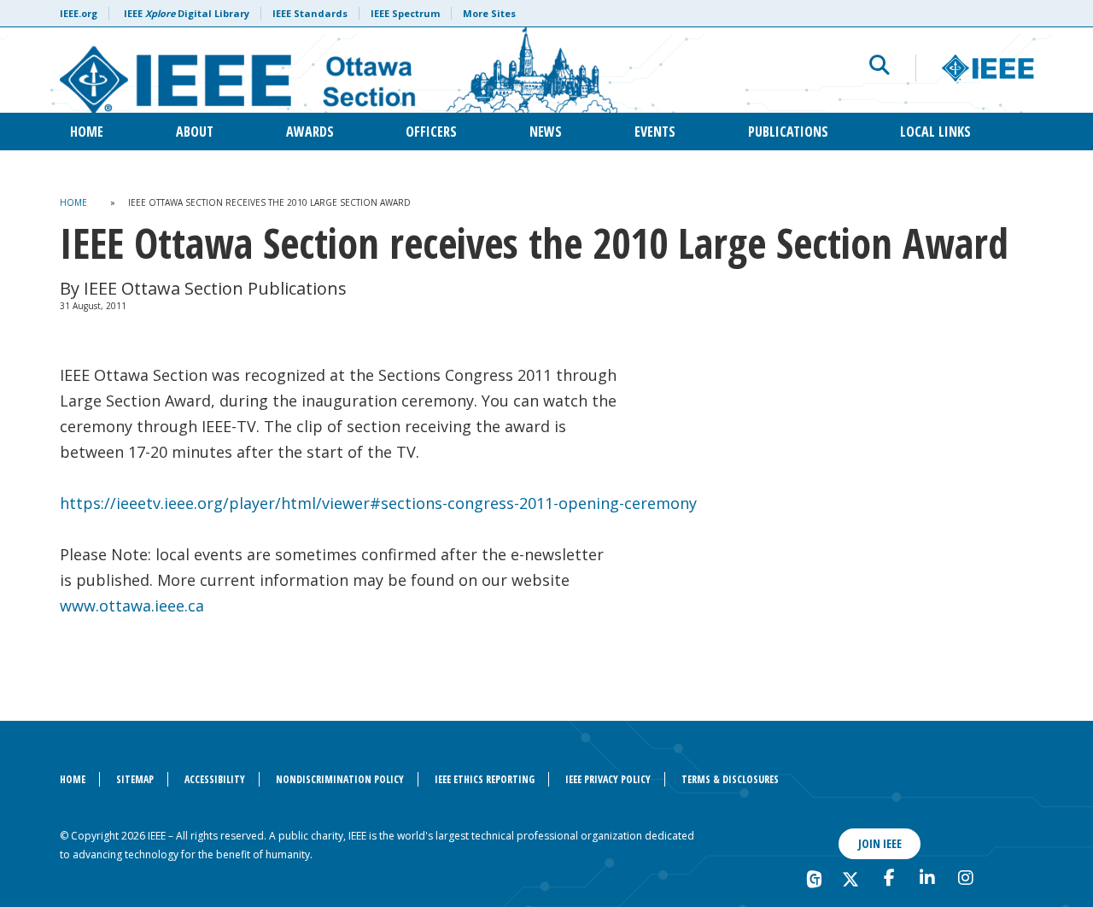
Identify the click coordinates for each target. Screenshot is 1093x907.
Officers (431, 131)
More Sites (489, 13)
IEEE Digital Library (186, 13)
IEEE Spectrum (405, 13)
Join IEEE (880, 843)
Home (86, 131)
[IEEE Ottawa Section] (338, 70)
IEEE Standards (310, 13)
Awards (310, 131)
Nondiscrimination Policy (340, 779)
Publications (788, 131)
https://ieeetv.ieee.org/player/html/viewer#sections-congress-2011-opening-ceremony (378, 503)
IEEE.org (78, 13)
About (194, 131)
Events (654, 131)
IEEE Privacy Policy (608, 779)
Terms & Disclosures (730, 779)
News (545, 131)
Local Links (935, 131)
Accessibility (214, 779)
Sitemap (135, 779)
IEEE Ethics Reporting (485, 779)
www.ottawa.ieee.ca (132, 605)
